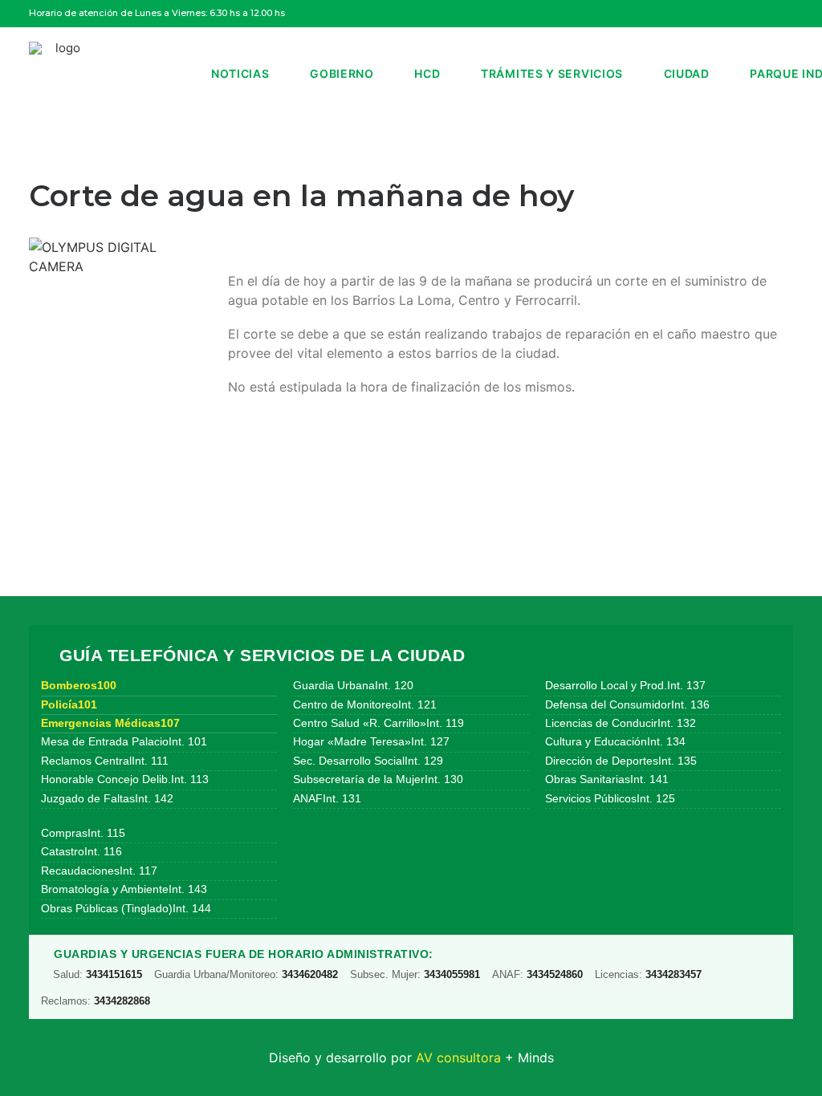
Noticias (240, 73)
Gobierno (342, 73)
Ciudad (687, 73)
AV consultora (458, 1057)
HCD (427, 73)
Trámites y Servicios (552, 73)
